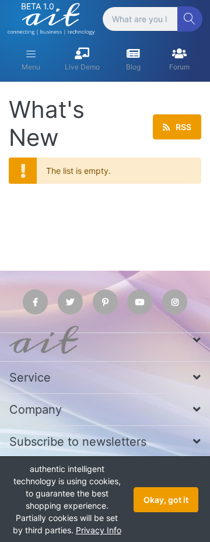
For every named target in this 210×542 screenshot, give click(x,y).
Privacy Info (98, 530)
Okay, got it (166, 500)
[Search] (189, 19)
